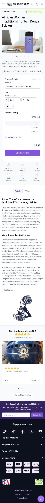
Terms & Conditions (22, 494)
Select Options (22, 152)
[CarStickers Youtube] (40, 431)
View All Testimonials (22, 395)
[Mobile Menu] (3, 4)
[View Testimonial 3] (26, 389)
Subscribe (37, 415)
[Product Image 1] (17, 56)
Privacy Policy (22, 498)
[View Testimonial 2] (22, 389)
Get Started (8, 290)
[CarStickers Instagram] (4, 431)
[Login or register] (37, 4)
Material (8, 82)
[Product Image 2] (20, 56)
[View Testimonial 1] (19, 389)
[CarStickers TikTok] (13, 431)
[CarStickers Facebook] (22, 431)
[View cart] (41, 4)
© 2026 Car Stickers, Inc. (22, 490)
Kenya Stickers (9, 11)
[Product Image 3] (24, 56)
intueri (38, 71)
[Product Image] (28, 56)
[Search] (32, 4)
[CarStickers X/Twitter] (31, 431)
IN (7, 106)
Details (18, 191)
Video (27, 191)
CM (11, 106)
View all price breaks (13, 137)
